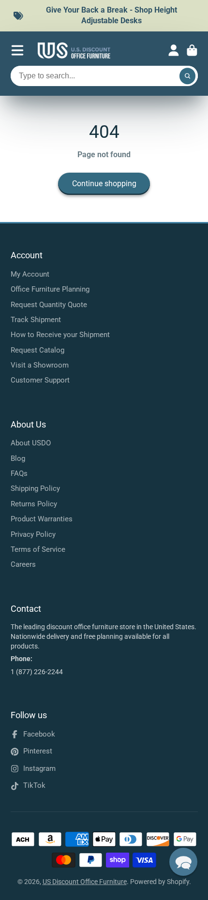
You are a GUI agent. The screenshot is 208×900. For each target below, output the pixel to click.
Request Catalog (37, 350)
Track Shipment (36, 319)
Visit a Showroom (40, 365)
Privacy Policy (33, 534)
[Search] (187, 76)
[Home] (74, 50)
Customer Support (40, 380)
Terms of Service (38, 549)
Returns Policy (34, 504)
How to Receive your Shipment (60, 334)
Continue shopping (104, 183)
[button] (183, 862)
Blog (18, 458)
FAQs (19, 473)
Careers (23, 564)
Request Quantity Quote (49, 304)
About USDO (31, 443)
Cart (192, 50)
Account (173, 50)
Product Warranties (42, 519)
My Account (30, 274)
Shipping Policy (35, 488)
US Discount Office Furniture (85, 881)
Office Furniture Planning (50, 289)
